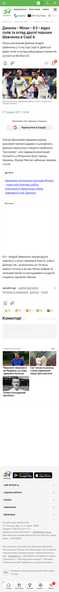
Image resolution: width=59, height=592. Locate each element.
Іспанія (55, 15)
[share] (5, 63)
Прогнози (34, 9)
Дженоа (34, 292)
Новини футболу (21, 22)
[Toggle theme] (40, 3)
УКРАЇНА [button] (8, 500)
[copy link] (12, 63)
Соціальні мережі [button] (13, 492)
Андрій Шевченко (28, 288)
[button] (29, 328)
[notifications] (48, 3)
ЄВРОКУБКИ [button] (9, 515)
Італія (44, 292)
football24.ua (14, 556)
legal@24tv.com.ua (42, 532)
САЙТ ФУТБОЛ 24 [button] (11, 485)
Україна (21, 15)
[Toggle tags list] (55, 288)
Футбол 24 (6, 22)
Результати (20, 9)
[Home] (6, 15)
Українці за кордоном (15, 292)
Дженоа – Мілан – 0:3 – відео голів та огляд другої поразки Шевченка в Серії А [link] (46, 22)
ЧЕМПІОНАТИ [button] (10, 507)
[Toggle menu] (55, 9)
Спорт (46, 9)
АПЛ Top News (39, 15)
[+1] (4, 3)
